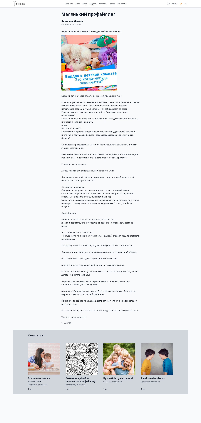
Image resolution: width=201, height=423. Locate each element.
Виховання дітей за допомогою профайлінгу (80, 380)
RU (186, 4)
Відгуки (93, 3)
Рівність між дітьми (153, 378)
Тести (112, 3)
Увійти (174, 4)
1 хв (29, 389)
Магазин (103, 3)
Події (85, 3)
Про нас (69, 3)
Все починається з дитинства (39, 380)
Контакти (122, 3)
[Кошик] (168, 3)
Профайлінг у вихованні (118, 378)
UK (181, 4)
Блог (78, 3)
